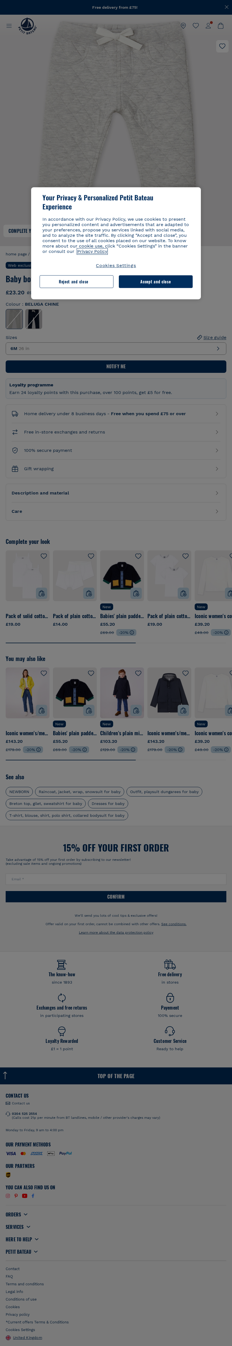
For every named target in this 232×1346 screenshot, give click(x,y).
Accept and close (155, 281)
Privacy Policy (92, 251)
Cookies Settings (116, 265)
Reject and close (73, 281)
